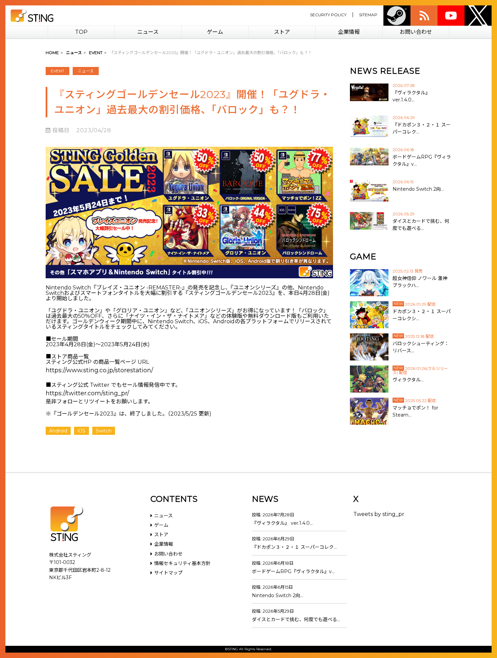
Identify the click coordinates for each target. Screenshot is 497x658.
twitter (478, 15)
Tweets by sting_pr (378, 514)
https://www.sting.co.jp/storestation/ (99, 370)
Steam (396, 15)
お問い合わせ (416, 32)
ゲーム (215, 32)
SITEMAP (368, 14)
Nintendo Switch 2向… (277, 595)
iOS (81, 431)
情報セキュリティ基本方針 (182, 563)
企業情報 (349, 32)
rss (423, 15)
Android (58, 431)
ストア (282, 32)
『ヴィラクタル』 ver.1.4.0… (282, 523)
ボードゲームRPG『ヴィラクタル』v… (293, 571)
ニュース (148, 32)
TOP (81, 32)
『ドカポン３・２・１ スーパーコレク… (294, 547)
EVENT (57, 70)
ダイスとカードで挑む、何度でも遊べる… (296, 619)
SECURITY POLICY (328, 14)
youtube (451, 15)
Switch (104, 431)
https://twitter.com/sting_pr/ (87, 393)
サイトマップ (168, 573)
